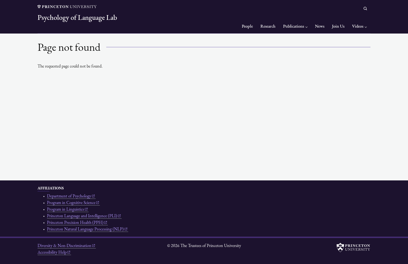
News (319, 27)
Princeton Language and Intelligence (82, 216)
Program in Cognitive (71, 203)
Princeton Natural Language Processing (85, 229)
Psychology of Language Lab (77, 18)
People (247, 27)
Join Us (338, 27)
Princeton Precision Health (75, 223)
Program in (65, 210)
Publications (293, 27)
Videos (357, 27)
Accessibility (52, 253)
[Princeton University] (67, 7)
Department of (69, 196)
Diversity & (64, 246)
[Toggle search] (365, 8)
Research (268, 27)
